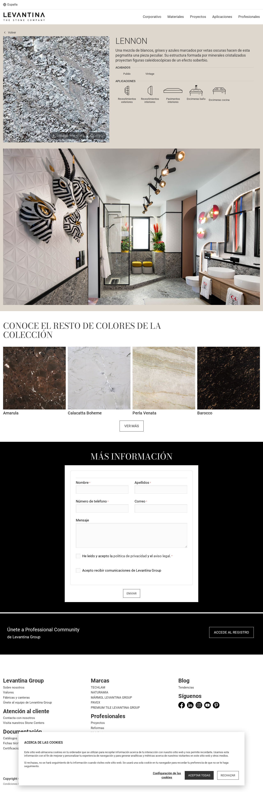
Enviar (132, 593)
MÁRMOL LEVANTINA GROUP (111, 697)
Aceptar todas (199, 775)
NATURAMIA (99, 692)
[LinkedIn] (190, 705)
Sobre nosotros (13, 687)
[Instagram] (199, 705)
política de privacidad (130, 556)
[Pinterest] (216, 705)
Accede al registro (231, 632)
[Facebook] (181, 705)
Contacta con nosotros (19, 718)
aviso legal (161, 556)
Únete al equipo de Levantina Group (27, 702)
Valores (8, 692)
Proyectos (98, 723)
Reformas (97, 728)
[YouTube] (207, 705)
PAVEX (95, 702)
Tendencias (186, 687)
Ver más (131, 426)
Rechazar (228, 775)
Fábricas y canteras (16, 697)
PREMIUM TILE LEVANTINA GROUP (115, 707)
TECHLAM (98, 687)
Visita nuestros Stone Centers (23, 723)
